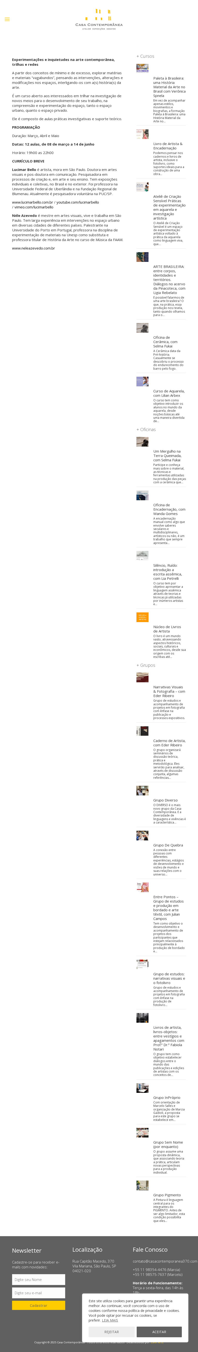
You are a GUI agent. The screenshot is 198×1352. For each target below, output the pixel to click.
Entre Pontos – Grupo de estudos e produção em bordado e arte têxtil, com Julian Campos (168, 908)
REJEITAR (111, 1332)
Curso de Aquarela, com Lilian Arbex (169, 393)
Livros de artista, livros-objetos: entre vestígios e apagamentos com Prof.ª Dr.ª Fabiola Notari (168, 1038)
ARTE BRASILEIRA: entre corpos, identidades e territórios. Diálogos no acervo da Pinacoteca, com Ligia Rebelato (169, 279)
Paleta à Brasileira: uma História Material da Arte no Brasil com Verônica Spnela (169, 87)
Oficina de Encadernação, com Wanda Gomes (169, 509)
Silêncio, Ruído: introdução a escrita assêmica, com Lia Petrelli (167, 571)
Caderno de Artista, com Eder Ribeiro (169, 742)
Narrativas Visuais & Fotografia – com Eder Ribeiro (169, 691)
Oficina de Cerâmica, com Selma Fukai (165, 341)
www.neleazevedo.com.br (33, 248)
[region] (135, 1317)
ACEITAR (159, 1332)
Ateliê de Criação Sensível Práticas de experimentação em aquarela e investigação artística (169, 207)
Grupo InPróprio (166, 1097)
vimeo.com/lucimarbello (33, 207)
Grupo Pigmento (167, 1195)
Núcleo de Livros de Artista (167, 629)
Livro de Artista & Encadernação (168, 145)
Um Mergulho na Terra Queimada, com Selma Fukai (167, 455)
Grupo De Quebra (168, 845)
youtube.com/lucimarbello (78, 202)
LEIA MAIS (110, 1320)
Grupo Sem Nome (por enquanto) (168, 1144)
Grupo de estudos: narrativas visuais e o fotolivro (169, 978)
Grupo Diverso (165, 800)
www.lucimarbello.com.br (32, 202)
